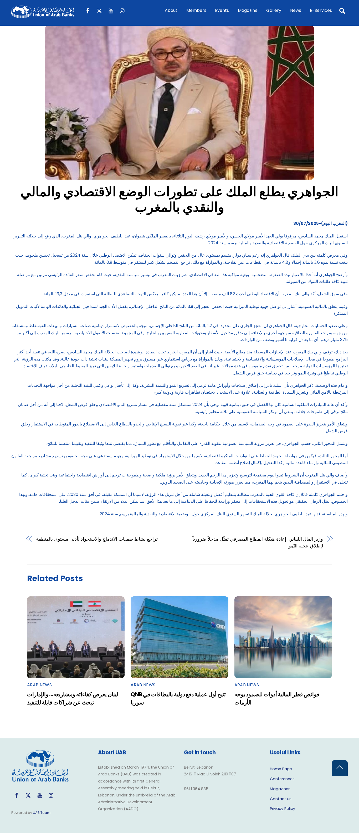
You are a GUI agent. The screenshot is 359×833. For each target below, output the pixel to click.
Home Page (281, 768)
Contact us (280, 798)
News (295, 10)
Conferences (282, 778)
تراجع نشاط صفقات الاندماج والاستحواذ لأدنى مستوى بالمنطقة (97, 539)
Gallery (273, 10)
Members (196, 10)
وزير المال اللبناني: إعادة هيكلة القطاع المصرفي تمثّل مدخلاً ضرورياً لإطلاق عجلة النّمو (257, 542)
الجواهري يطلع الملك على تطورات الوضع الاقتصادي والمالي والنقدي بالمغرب (179, 199)
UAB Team (41, 812)
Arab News (39, 685)
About (171, 10)
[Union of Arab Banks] (42, 16)
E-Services (321, 10)
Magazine (248, 10)
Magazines (280, 788)
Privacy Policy (282, 808)
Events (222, 10)
